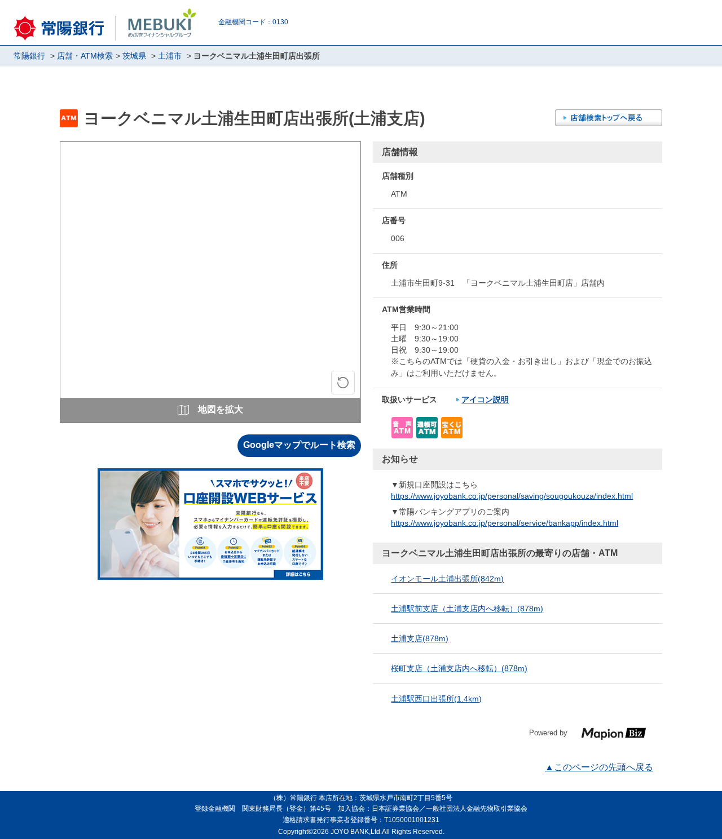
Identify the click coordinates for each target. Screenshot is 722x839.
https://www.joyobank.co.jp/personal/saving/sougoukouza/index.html (512, 495)
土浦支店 (419, 638)
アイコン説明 (485, 399)
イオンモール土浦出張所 (447, 578)
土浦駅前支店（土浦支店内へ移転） (467, 608)
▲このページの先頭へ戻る (599, 767)
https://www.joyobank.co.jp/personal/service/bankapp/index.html (504, 522)
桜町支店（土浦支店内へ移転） (459, 668)
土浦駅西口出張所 (436, 698)
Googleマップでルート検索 (299, 445)
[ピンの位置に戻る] (343, 382)
